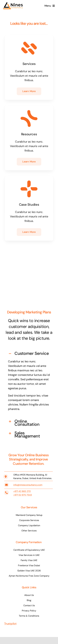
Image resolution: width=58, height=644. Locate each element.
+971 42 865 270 (22, 491)
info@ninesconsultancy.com (27, 484)
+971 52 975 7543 (22, 494)
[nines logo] (13, 3)
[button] (29, 354)
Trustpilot (10, 623)
